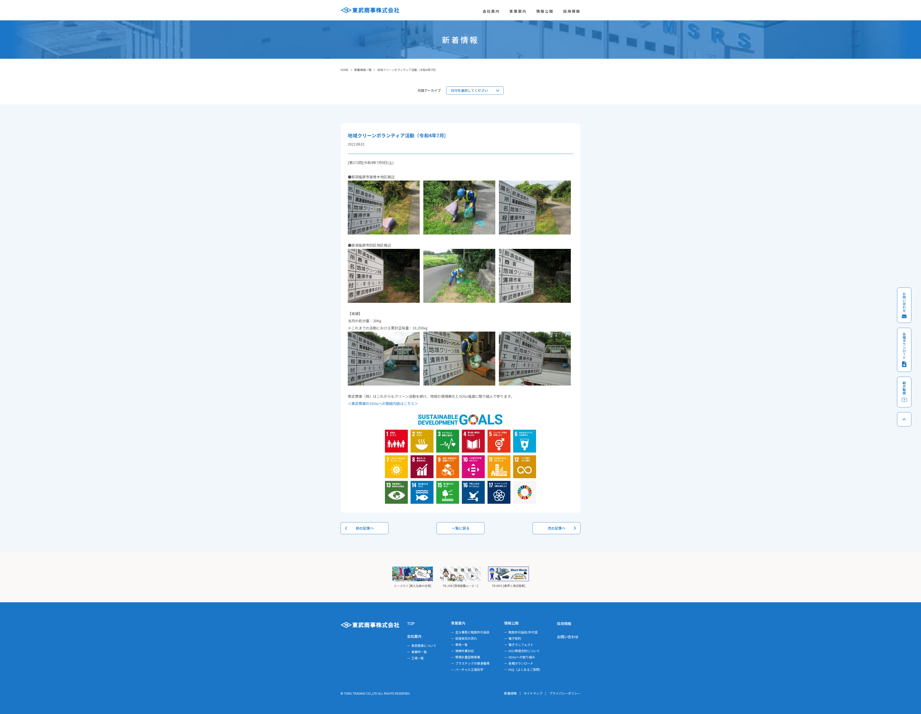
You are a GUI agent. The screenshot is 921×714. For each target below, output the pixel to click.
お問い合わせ (568, 636)
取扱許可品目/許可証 (523, 632)
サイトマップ (533, 693)
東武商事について (423, 645)
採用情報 (564, 623)
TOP (410, 623)
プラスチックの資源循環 (472, 663)
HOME (344, 70)
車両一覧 (461, 644)
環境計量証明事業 (467, 657)
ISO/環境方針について (524, 651)
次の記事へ (557, 528)
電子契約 (514, 638)
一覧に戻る (461, 528)
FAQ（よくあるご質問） (525, 669)
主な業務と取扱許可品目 (472, 632)
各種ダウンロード (520, 663)
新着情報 (510, 693)
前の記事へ (365, 528)
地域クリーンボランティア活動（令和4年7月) (406, 70)
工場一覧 (417, 658)
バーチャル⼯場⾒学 (469, 669)
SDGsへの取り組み (521, 657)
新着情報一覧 (363, 70)
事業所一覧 (419, 652)
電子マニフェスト (520, 644)
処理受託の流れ (466, 638)
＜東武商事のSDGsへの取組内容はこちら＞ (383, 403)
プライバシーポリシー (564, 693)
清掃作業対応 (464, 651)
